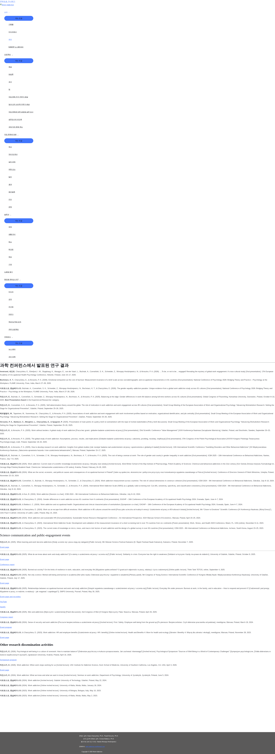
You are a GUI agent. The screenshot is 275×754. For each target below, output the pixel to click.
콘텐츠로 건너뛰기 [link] (7, 2)
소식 (6, 12)
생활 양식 (12, 234)
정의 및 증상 (13, 154)
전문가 (11, 314)
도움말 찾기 (8, 272)
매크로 (11, 249)
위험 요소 (12, 169)
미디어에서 (13, 32)
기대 (10, 264)
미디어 (11, 292)
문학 (10, 207)
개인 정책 (12, 357)
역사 (10, 147)
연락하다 (7, 337)
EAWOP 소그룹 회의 (16, 47)
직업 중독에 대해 (10, 134)
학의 (10, 257)
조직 (10, 299)
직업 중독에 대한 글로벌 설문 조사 (21, 112)
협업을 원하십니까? (11, 279)
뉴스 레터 (12, 349)
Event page (4, 547)
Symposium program (8, 660)
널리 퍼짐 (12, 162)
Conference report (7, 565)
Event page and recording (10, 597)
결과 (10, 184)
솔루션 (6, 214)
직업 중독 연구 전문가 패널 (18, 97)
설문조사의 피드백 (15, 119)
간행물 (11, 24)
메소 (10, 242)
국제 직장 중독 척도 (16, 127)
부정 (10, 227)
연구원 (11, 307)
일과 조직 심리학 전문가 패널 (19, 104)
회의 (10, 39)
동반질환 (12, 192)
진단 (10, 199)
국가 (10, 82)
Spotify (3, 607)
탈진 (10, 177)
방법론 (11, 74)
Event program (6, 627)
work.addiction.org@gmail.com (95, 746)
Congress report (6, 617)
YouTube (3, 602)
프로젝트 (7, 54)
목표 (10, 67)
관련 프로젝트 (14, 329)
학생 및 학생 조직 (15, 322)
